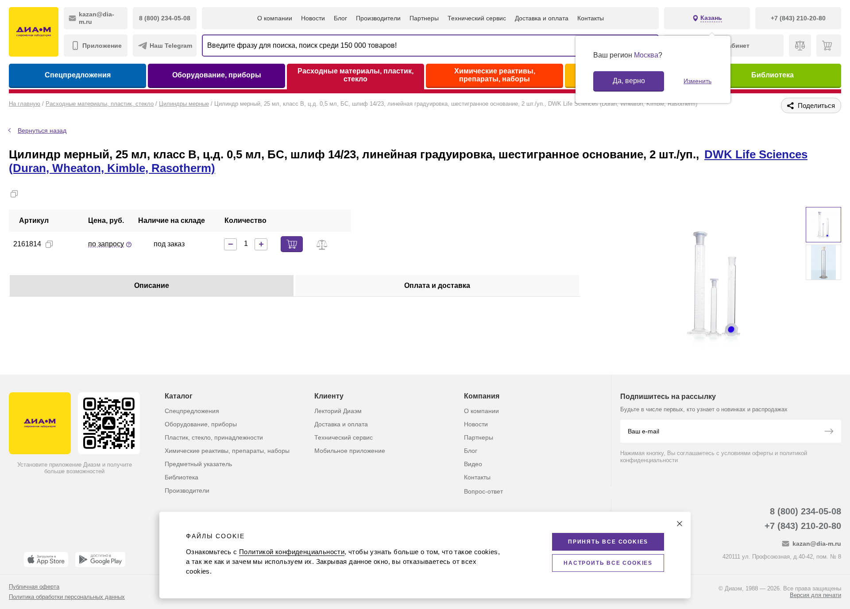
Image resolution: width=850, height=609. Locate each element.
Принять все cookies (608, 542)
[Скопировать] (14, 193)
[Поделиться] (28, 193)
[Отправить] (828, 432)
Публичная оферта (34, 586)
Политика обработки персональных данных (67, 597)
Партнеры (424, 18)
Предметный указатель (198, 463)
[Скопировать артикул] (49, 244)
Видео (473, 463)
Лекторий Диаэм (338, 410)
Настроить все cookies (608, 563)
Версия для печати (815, 595)
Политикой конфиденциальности (291, 551)
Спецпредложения (78, 75)
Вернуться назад (42, 130)
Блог (340, 18)
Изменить (697, 80)
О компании (274, 18)
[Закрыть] (679, 524)
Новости (313, 18)
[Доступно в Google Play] (100, 559)
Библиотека (772, 75)
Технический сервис (477, 18)
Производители (378, 18)
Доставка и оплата (541, 18)
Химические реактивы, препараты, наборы (494, 75)
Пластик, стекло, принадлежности (214, 437)
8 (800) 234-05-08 (805, 511)
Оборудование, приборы (216, 75)
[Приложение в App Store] (46, 559)
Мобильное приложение (349, 450)
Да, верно (629, 80)
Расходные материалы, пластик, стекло (355, 75)
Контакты (590, 18)
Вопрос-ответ (483, 491)
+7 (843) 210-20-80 (803, 526)
